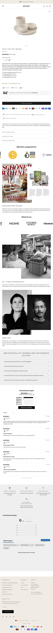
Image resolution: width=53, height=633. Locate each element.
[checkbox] (6, 548)
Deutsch (34, 620)
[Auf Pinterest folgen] (10, 616)
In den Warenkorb (26, 103)
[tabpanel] (26, 556)
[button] (5, 54)
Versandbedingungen (7, 587)
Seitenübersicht (24, 589)
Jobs (22, 587)
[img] (6, 416)
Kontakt (22, 582)
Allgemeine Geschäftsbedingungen (10, 582)
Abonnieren (8, 611)
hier (3, 127)
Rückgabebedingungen (7, 589)
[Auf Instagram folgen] (6, 616)
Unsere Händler (24, 585)
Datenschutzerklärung (7, 585)
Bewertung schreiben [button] (26, 407)
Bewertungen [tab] (8, 541)
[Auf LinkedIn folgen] (13, 616)
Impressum (4, 592)
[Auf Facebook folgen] (3, 616)
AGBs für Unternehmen (7, 594)
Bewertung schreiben (45, 540)
